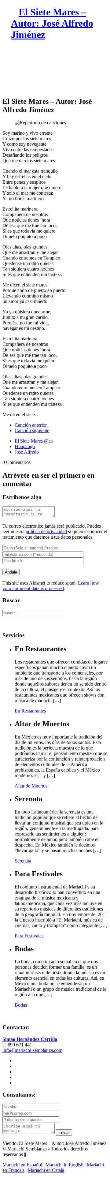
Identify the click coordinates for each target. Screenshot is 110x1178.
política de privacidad (46, 531)
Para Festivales (29, 935)
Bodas (21, 1005)
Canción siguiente (32, 430)
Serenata (23, 860)
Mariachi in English (64, 1164)
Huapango (25, 446)
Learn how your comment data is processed (50, 585)
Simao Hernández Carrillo (29, 1039)
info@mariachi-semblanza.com (32, 1050)
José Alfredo (27, 451)
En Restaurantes (30, 710)
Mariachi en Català (46, 1170)
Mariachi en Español (22, 1164)
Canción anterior (31, 425)
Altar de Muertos (31, 785)
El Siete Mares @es (34, 440)
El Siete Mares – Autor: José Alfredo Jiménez (52, 23)
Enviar (64, 1132)
